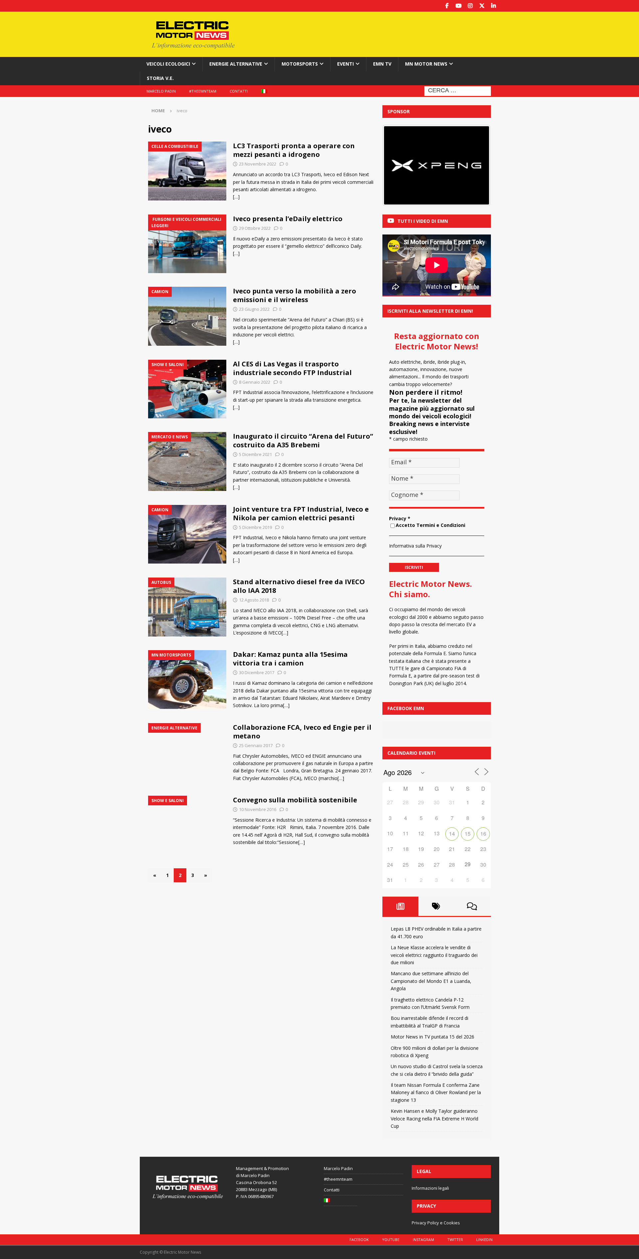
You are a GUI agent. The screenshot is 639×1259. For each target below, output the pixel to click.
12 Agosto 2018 (254, 600)
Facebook (359, 1239)
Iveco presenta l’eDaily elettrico (287, 218)
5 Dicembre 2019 (255, 527)
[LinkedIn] (493, 6)
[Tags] (436, 906)
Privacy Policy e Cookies (436, 1223)
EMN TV (382, 64)
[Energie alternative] (187, 752)
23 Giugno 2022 (254, 309)
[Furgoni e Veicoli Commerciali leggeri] (187, 243)
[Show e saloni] (187, 389)
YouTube (390, 1239)
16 (483, 833)
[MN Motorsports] (187, 679)
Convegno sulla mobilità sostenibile (295, 799)
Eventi (345, 64)
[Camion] (187, 316)
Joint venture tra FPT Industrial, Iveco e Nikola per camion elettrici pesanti (301, 513)
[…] (236, 197)
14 (452, 833)
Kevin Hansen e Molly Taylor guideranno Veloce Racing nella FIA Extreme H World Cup (434, 1118)
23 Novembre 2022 (257, 164)
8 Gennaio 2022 (254, 382)
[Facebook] (447, 6)
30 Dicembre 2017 (256, 672)
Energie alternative (235, 64)
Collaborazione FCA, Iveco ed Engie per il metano (302, 731)
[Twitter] (482, 6)
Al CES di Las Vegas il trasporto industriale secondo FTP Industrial (292, 368)
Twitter (455, 1239)
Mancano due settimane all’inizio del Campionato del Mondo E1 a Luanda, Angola (431, 981)
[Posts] (400, 906)
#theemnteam (202, 91)
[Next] (477, 165)
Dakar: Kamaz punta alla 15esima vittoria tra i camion (290, 658)
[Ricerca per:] (457, 90)
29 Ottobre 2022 (255, 228)
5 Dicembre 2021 (255, 454)
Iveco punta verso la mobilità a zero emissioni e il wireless (294, 295)
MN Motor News (426, 64)
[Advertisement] (384, 33)
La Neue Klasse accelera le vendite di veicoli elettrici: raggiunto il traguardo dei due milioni (434, 955)
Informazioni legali (430, 1188)
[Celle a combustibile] (187, 171)
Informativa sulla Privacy (415, 546)
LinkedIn (484, 1239)
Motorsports (300, 64)
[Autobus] (187, 607)
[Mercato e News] (187, 461)
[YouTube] (458, 6)
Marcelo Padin (161, 91)
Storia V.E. (160, 78)
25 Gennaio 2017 (256, 745)
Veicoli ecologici (168, 64)
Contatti (239, 91)
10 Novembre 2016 (257, 809)
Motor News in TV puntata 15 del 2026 (432, 1037)
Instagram (423, 1239)
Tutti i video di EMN (422, 221)
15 (468, 833)
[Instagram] (470, 6)
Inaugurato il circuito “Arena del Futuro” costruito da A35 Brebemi (303, 440)
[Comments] (472, 906)
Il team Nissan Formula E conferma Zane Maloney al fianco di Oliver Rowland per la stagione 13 (436, 1092)
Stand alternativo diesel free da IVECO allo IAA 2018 (299, 586)
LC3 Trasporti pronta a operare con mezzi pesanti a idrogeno (294, 150)
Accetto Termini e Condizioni (430, 525)
